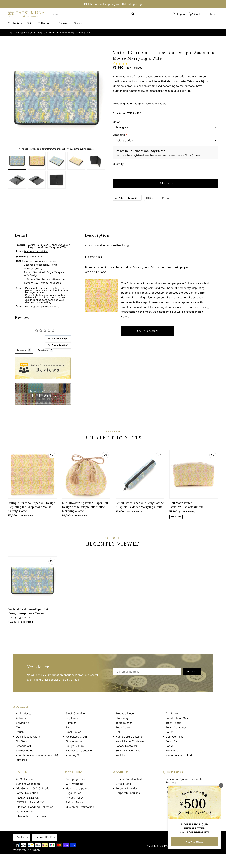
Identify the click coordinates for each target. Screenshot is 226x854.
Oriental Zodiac (32, 268)
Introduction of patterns (31, 816)
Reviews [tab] (21, 350)
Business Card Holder (36, 251)
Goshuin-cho (74, 741)
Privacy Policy (75, 797)
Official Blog (123, 783)
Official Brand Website (129, 779)
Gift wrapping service (140, 103)
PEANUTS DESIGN (27, 797)
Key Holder (73, 718)
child (55, 264)
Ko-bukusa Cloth (76, 736)
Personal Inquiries (127, 788)
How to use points (77, 788)
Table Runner (124, 722)
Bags (69, 727)
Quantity (118, 164)
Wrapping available (45, 261)
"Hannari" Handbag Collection (34, 807)
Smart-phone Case (177, 718)
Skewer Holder (25, 750)
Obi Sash (21, 741)
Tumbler (71, 722)
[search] (92, 14)
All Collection (24, 779)
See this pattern (148, 330)
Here (197, 155)
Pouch (20, 732)
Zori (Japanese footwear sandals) (37, 755)
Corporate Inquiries (128, 793)
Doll (118, 732)
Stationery (122, 718)
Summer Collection (28, 783)
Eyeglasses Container (79, 750)
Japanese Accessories (36, 264)
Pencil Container (176, 727)
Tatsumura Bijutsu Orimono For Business (184, 780)
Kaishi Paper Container (130, 741)
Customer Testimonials (80, 807)
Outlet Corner (24, 811)
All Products (23, 713)
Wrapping (120, 134)
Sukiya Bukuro (75, 746)
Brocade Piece (125, 713)
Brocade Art (23, 746)
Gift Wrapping (74, 783)
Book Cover (123, 727)
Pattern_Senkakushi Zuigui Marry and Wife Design (44, 274)
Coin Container (175, 736)
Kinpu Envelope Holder (180, 755)
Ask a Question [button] (60, 345)
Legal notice (73, 793)
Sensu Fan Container (128, 750)
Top (10, 32)
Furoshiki (21, 759)
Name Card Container (129, 736)
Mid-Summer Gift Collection (33, 788)
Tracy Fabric (173, 722)
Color (116, 122)
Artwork (21, 718)
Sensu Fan (172, 741)
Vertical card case (51, 282)
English (20, 837)
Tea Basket (172, 750)
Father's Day (31, 282)
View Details (194, 841)
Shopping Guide (76, 779)
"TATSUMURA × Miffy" (30, 802)
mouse (28, 261)
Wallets (120, 755)
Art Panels (172, 713)
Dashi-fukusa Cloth (28, 736)
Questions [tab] (42, 350)
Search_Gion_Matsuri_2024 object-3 (47, 279)
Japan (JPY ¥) (44, 837)
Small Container (76, 713)
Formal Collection (27, 793)
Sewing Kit (22, 722)
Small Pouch (73, 732)
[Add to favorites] (51, 455)
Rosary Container (126, 746)
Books (169, 746)
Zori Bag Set (73, 755)
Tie (18, 727)
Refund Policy (74, 802)
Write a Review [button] (60, 338)
